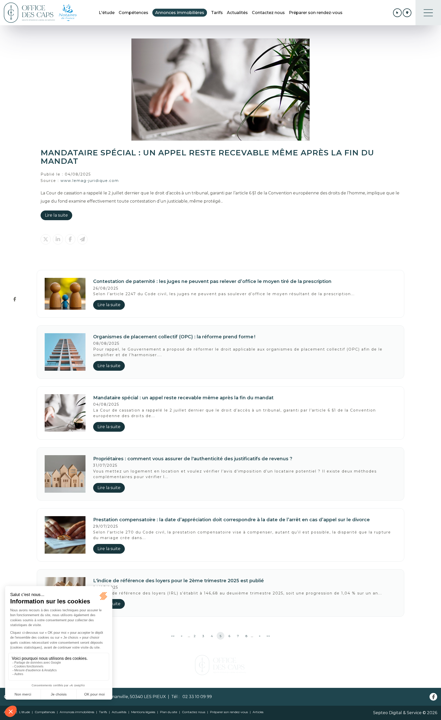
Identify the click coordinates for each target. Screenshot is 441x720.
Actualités (237, 12)
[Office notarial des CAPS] (29, 13)
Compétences (133, 12)
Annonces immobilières (179, 12)
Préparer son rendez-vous (315, 12)
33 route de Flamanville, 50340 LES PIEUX (122, 696)
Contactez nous (268, 12)
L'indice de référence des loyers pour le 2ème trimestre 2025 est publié (178, 581)
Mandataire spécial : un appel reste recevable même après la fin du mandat (183, 398)
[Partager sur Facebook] (70, 239)
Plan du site (168, 712)
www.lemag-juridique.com (89, 180)
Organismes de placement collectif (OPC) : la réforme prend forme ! (174, 337)
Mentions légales (143, 712)
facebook (14, 299)
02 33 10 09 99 (196, 696)
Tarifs (217, 12)
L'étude (107, 12)
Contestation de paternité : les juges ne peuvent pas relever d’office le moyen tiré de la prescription (212, 281)
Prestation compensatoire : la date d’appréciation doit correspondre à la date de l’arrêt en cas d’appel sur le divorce (231, 520)
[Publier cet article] (46, 239)
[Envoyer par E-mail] (82, 239)
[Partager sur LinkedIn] (58, 239)
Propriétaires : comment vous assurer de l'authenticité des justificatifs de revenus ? (192, 459)
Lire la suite (56, 215)
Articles (258, 712)
